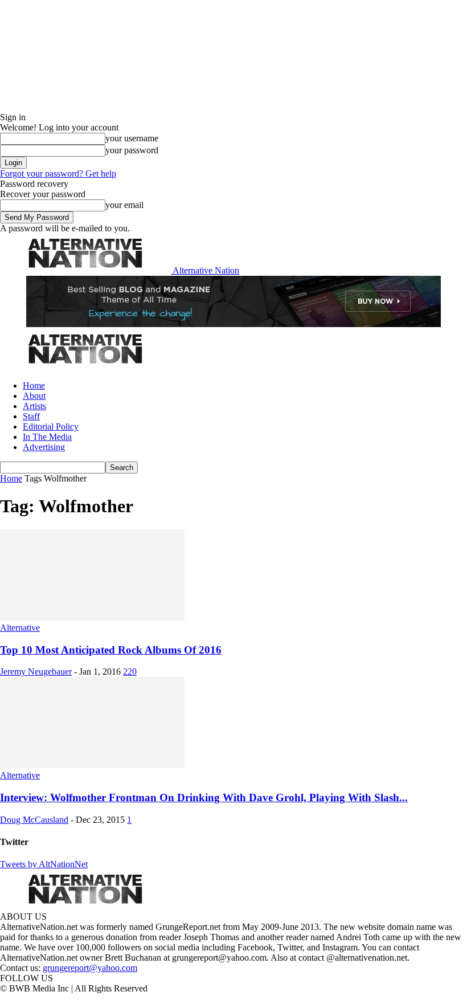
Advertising (44, 447)
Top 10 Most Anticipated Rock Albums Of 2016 (111, 650)
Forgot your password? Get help (58, 173)
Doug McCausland (34, 820)
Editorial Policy (51, 426)
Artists (34, 406)
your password (131, 150)
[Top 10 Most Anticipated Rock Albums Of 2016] (92, 617)
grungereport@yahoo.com (90, 968)
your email (124, 205)
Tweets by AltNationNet (44, 864)
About (34, 396)
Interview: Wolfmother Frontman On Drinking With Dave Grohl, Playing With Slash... (204, 797)
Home (34, 385)
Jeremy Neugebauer (36, 671)
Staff (31, 416)
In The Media (47, 437)
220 (130, 671)
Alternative (20, 627)
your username (131, 138)
